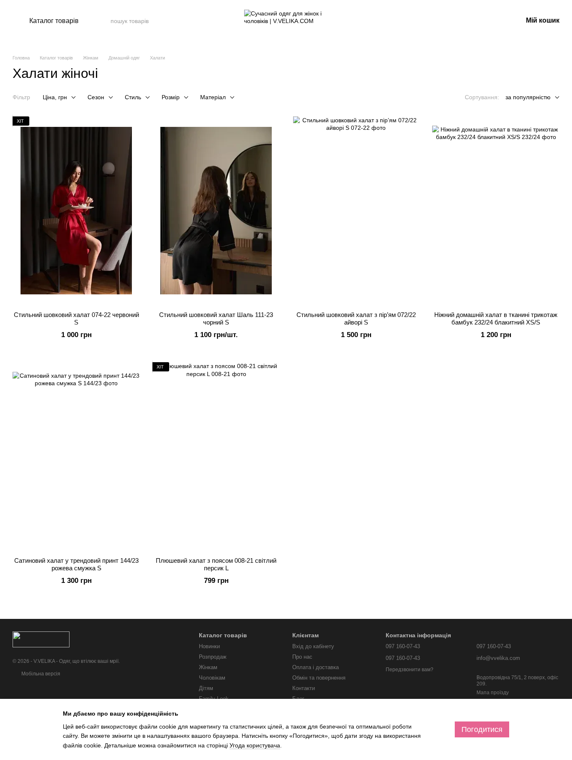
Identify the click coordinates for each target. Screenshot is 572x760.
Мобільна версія (40, 674)
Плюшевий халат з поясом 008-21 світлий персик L (216, 564)
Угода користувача (254, 745)
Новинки (209, 646)
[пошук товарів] (183, 21)
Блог (298, 699)
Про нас (302, 657)
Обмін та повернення (318, 678)
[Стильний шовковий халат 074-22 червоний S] (76, 210)
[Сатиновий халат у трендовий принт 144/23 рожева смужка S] (76, 456)
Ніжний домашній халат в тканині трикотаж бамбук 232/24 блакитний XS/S (495, 318)
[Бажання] (472, 21)
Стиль (133, 97)
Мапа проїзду (493, 693)
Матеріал (213, 97)
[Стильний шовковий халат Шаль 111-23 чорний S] (216, 210)
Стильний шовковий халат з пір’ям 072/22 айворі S (356, 318)
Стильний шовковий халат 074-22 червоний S (76, 318)
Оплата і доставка (315, 667)
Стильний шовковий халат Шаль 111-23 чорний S (216, 318)
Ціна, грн (55, 97)
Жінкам (208, 667)
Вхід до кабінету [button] (313, 646)
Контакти (303, 688)
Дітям (206, 688)
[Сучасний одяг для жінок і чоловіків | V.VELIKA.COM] (41, 639)
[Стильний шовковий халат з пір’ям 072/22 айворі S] (356, 210)
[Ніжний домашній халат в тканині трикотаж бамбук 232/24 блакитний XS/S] (495, 210)
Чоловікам (212, 678)
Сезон (96, 97)
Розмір (171, 97)
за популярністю (528, 97)
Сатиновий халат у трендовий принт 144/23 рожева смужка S (76, 564)
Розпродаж (213, 657)
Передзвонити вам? (409, 669)
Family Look (214, 699)
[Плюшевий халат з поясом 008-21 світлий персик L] (216, 456)
